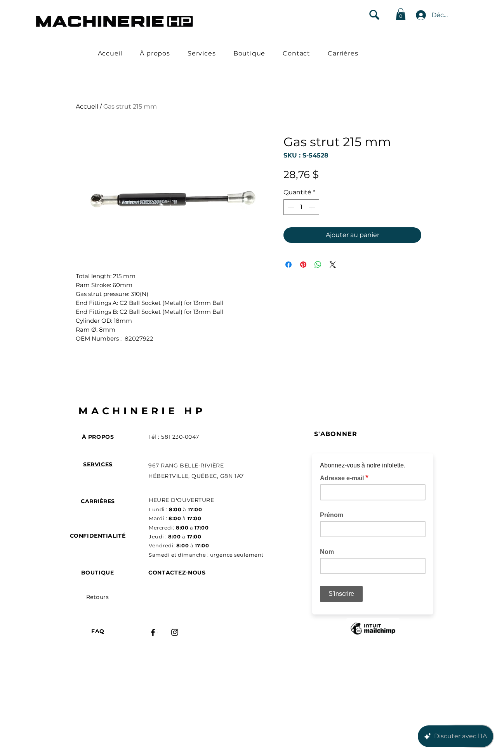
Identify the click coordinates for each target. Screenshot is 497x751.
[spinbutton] (301, 207)
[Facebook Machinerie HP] (153, 632)
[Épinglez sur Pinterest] (303, 264)
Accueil (87, 106)
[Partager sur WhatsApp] (318, 264)
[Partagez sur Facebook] (288, 264)
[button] (401, 14)
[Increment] (312, 207)
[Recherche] (374, 14)
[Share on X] (332, 264)
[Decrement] (290, 207)
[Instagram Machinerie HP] (174, 632)
